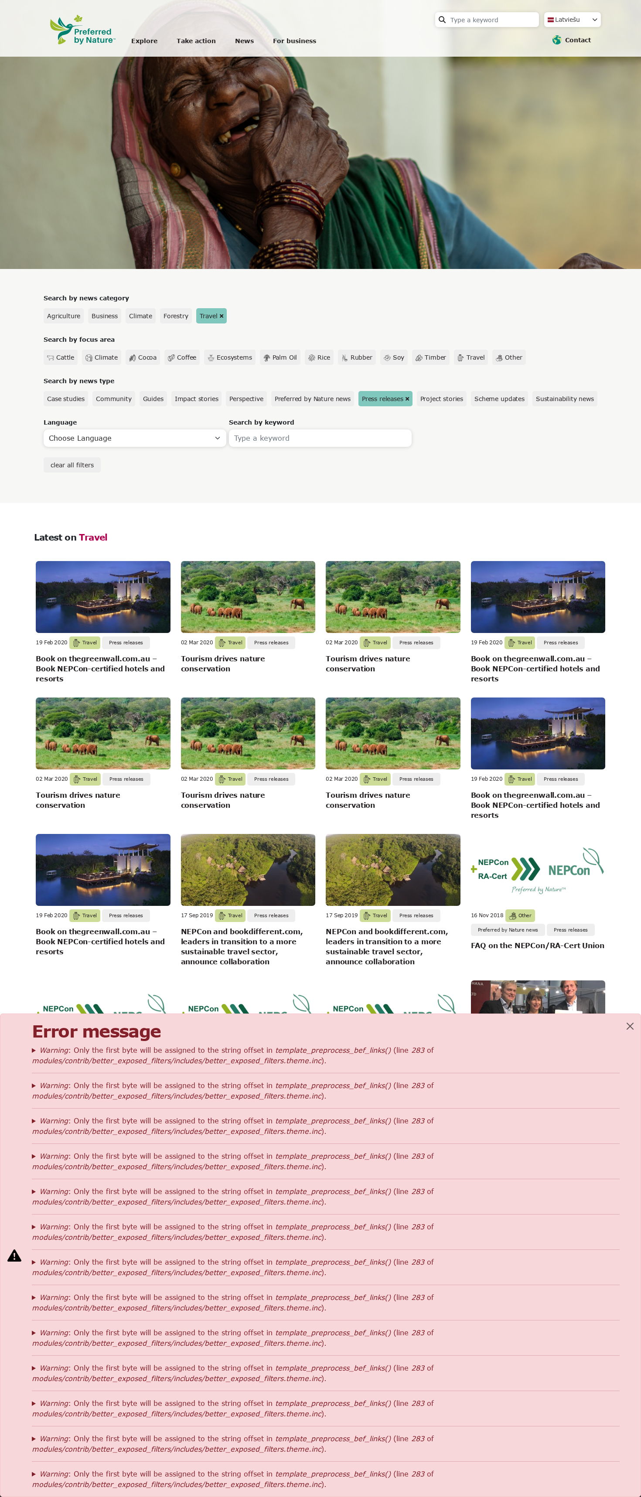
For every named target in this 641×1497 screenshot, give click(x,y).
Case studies (66, 398)
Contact (578, 40)
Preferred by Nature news (313, 398)
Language (60, 422)
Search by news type (79, 380)
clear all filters (72, 465)
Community (114, 398)
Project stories (442, 398)
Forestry (176, 316)
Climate (140, 316)
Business (105, 316)
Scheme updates (499, 398)
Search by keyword (261, 422)
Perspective (246, 398)
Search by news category (86, 298)
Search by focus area (79, 339)
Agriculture (63, 316)
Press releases (382, 398)
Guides (153, 398)
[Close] (630, 1026)
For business (294, 40)
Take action (196, 40)
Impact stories (196, 398)
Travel (209, 316)
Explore (144, 40)
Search (442, 19)
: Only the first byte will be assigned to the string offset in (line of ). (233, 1055)
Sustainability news (565, 398)
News (244, 40)
